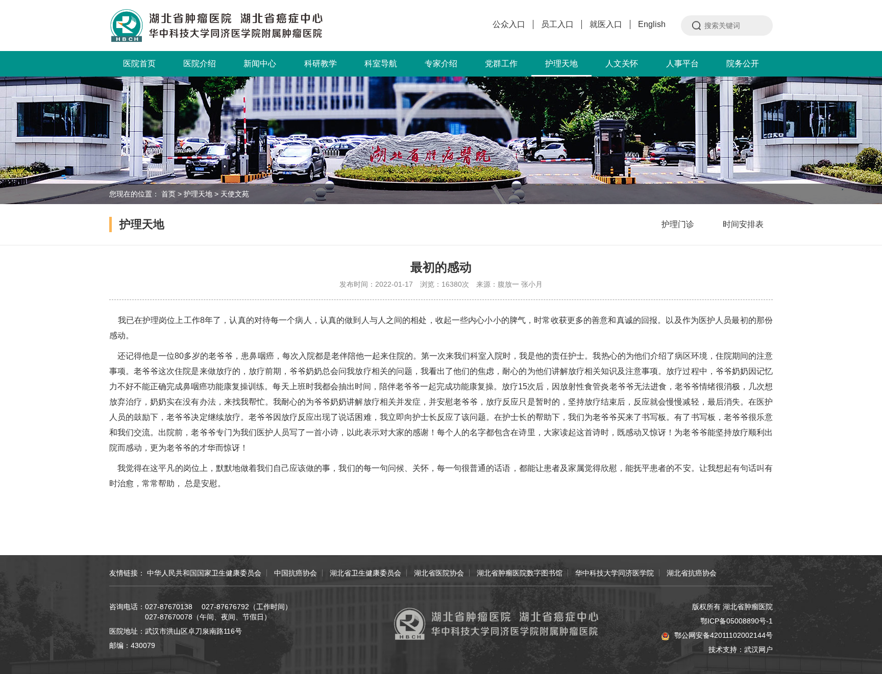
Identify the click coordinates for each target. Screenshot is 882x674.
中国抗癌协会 (295, 573)
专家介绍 (441, 63)
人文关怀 (621, 63)
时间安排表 (743, 224)
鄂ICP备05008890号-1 (736, 621)
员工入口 (557, 24)
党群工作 (501, 63)
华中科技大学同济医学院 (614, 573)
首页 (168, 194)
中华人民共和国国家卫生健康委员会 (204, 573)
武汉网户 (758, 649)
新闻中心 (259, 63)
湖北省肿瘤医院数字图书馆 (519, 573)
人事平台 (682, 63)
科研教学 (320, 63)
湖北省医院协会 (439, 573)
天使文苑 (234, 194)
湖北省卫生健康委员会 (365, 573)
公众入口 (509, 24)
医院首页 (139, 63)
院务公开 (742, 63)
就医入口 (606, 24)
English (652, 24)
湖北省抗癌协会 (692, 573)
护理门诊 (678, 224)
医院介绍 (199, 63)
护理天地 (561, 63)
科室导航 (380, 63)
